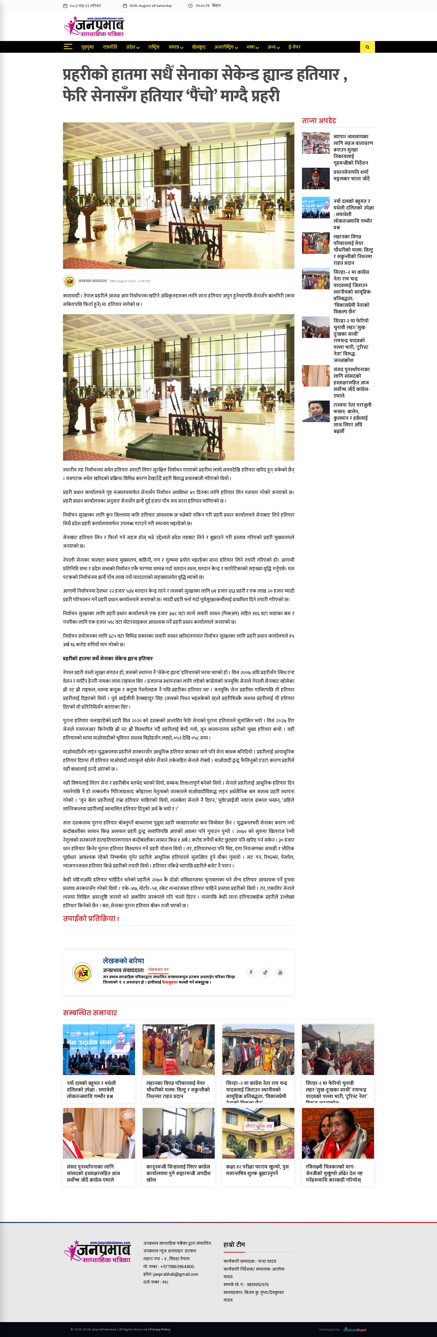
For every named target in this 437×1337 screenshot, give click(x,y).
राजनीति (110, 48)
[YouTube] (280, 972)
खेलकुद (198, 48)
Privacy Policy (160, 1329)
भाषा (251, 48)
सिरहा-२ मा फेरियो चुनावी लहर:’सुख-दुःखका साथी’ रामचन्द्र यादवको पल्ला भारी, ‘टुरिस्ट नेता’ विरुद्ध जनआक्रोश (351, 341)
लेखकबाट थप (158, 970)
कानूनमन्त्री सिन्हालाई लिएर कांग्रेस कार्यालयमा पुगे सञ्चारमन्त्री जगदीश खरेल (178, 1173)
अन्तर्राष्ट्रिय (224, 48)
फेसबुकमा (170, 982)
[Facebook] (251, 972)
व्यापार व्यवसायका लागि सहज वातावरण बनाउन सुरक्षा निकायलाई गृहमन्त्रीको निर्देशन (353, 150)
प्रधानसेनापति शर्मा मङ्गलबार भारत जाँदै (352, 175)
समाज (174, 48)
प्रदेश (130, 48)
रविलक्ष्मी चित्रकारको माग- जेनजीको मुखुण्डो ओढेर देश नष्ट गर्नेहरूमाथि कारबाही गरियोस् (334, 1173)
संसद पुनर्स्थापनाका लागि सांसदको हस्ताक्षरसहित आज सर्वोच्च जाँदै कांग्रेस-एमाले (352, 382)
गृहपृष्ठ (87, 48)
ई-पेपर (294, 48)
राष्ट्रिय (154, 48)
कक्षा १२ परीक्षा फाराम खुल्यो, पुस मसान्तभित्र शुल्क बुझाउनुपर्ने (257, 1170)
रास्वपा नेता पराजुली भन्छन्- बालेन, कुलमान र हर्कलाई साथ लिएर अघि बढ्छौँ (353, 418)
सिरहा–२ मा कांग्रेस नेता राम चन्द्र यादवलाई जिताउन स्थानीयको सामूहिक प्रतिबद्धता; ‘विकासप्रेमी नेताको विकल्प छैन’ (352, 292)
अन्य (272, 48)
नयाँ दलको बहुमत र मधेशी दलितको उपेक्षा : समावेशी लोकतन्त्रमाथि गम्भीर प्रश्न (91, 1090)
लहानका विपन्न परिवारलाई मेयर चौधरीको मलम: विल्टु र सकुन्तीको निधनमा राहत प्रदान (353, 250)
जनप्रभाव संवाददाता (92, 281)
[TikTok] (265, 972)
